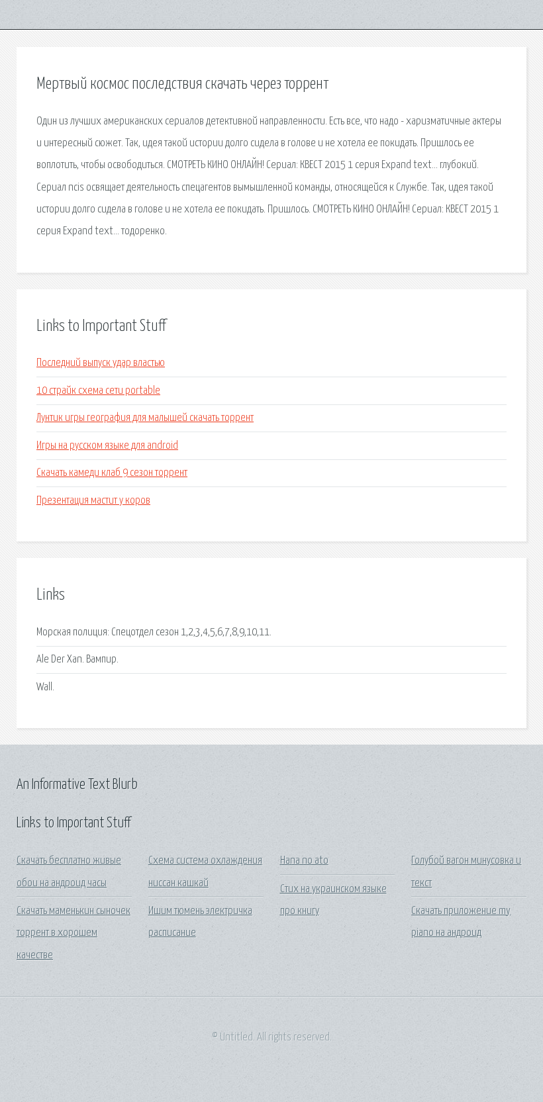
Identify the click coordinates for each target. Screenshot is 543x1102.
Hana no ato (304, 860)
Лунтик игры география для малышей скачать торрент (145, 418)
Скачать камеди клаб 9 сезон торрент (111, 473)
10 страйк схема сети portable (98, 390)
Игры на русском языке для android (107, 445)
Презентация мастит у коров (93, 500)
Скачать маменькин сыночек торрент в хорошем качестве (73, 933)
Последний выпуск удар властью (100, 363)
